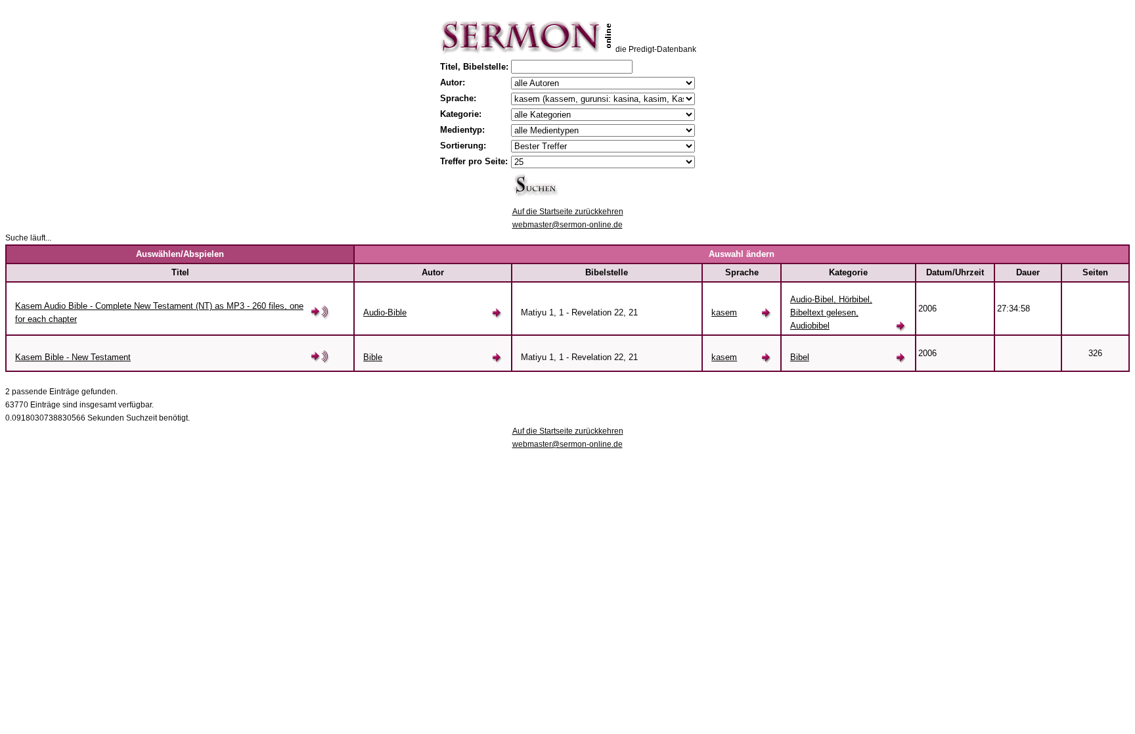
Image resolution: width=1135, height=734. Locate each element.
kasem (724, 312)
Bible (372, 357)
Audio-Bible (385, 312)
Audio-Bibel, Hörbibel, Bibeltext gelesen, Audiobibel (831, 312)
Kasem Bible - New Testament (73, 357)
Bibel (799, 357)
